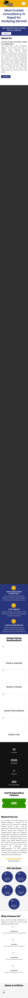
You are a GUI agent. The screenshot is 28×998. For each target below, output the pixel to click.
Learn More (6, 76)
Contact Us (6, 33)
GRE (14, 803)
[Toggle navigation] (23, 3)
